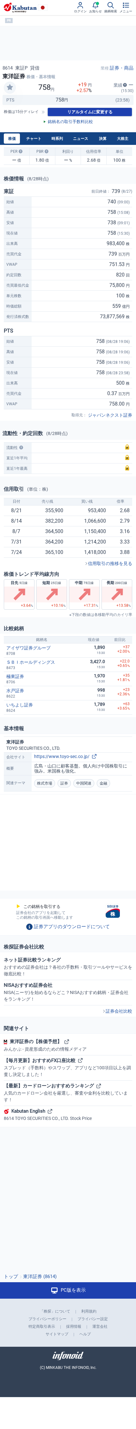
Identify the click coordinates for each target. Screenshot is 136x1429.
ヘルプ (85, 1334)
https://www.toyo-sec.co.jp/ (62, 756)
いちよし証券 (19, 704)
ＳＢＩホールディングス (30, 662)
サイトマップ (57, 1334)
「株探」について (55, 1311)
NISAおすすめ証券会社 (66, 992)
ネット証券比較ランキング (68, 966)
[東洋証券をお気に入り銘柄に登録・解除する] (10, 88)
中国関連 (83, 783)
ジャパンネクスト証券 (110, 415)
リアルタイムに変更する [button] (90, 111)
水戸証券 (15, 690)
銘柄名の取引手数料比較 (70, 121)
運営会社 (100, 1326)
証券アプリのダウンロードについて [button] (72, 926)
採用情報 (73, 1326)
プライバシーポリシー (47, 1319)
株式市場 (44, 783)
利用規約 (88, 1311)
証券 (64, 783)
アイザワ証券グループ (28, 647)
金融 (103, 783)
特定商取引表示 (41, 1326)
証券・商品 (121, 68)
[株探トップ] (20, 8)
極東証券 (15, 676)
